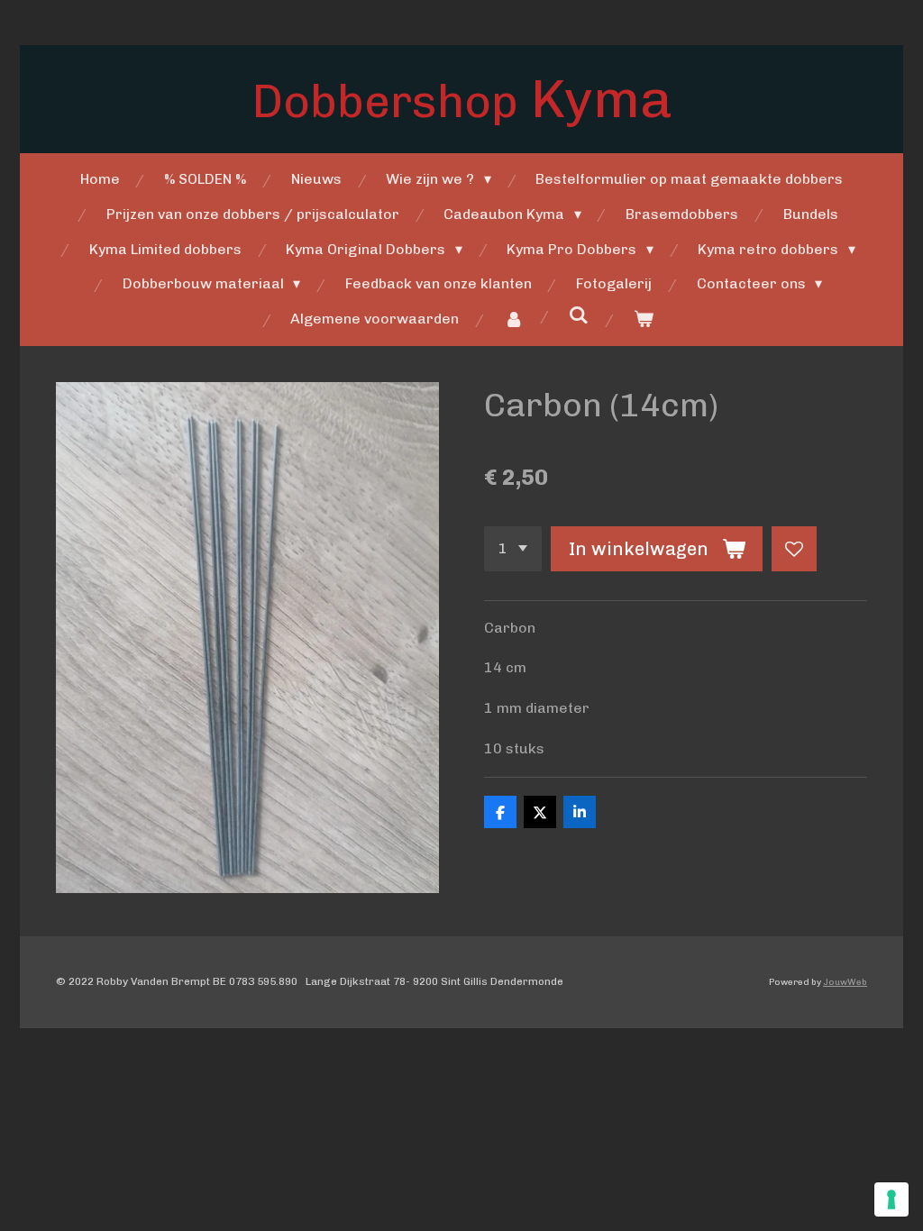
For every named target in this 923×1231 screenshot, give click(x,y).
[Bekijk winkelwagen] (643, 319)
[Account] (513, 319)
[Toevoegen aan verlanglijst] (794, 548)
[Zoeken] (578, 315)
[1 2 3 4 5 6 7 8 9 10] (513, 548)
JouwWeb (845, 982)
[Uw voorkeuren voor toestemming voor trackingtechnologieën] (891, 1199)
